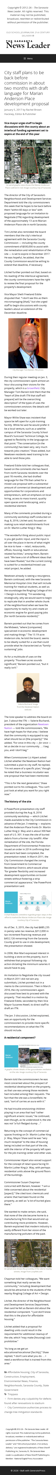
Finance (33, 1381)
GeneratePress (37, 1470)
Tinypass (13, 1394)
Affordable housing (19, 1372)
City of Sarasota (40, 1372)
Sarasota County (32, 1385)
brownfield (33, 388)
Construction (11, 1376)
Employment (27, 1376)
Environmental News (16, 1381)
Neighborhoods (13, 1385)
